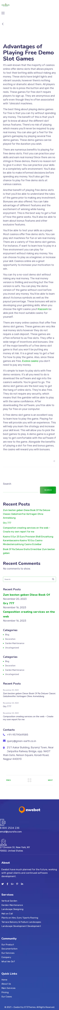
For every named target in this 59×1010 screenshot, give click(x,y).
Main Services (8, 988)
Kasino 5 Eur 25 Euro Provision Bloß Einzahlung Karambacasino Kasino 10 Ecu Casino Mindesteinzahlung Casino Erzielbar (28, 540)
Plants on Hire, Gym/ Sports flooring (19, 917)
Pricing (5, 992)
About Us (6, 984)
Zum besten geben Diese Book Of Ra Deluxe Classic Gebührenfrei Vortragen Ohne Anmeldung (26, 514)
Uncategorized (12, 648)
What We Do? (8, 961)
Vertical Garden (9, 901)
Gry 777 (7, 522)
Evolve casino (30, 361)
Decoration (10, 639)
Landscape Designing (12, 909)
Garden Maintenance (14, 643)
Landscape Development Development (21, 926)
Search (7, 483)
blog (7, 634)
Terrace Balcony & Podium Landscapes (21, 922)
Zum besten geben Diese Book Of (26, 595)
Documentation (9, 948)
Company (6, 957)
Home (4, 979)
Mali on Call (7, 913)
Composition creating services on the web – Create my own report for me (28, 718)
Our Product (7, 944)
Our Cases (6, 996)
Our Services (7, 953)
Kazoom (43, 309)
